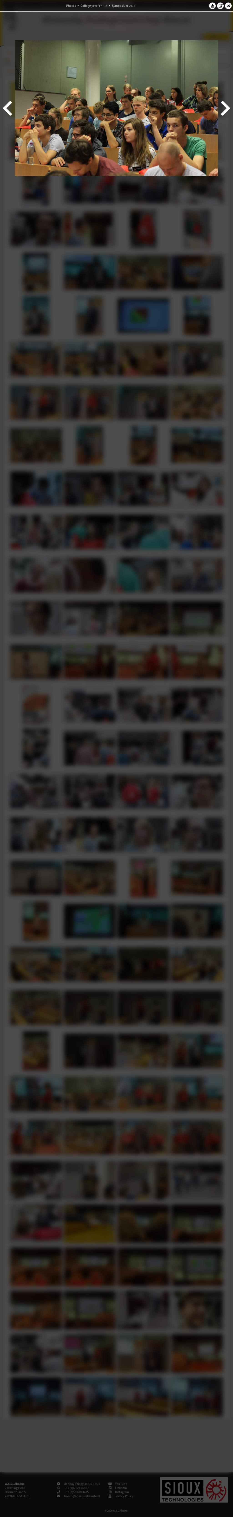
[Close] (228, 5)
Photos (71, 6)
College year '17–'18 (94, 6)
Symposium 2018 (123, 6)
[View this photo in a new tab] (220, 5)
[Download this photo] (212, 5)
